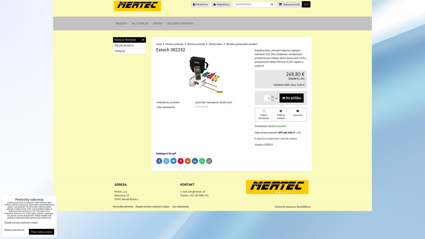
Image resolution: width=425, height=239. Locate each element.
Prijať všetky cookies (41, 231)
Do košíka (293, 98)
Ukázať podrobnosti (14, 230)
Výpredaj (119, 51)
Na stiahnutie (140, 23)
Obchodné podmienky (180, 23)
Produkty (122, 23)
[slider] (201, 106)
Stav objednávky (180, 206)
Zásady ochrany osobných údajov (153, 206)
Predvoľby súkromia (123, 206)
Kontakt (158, 23)
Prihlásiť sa (201, 4)
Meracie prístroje (125, 39)
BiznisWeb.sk (303, 206)
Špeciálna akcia (123, 45)
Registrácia (222, 4)
